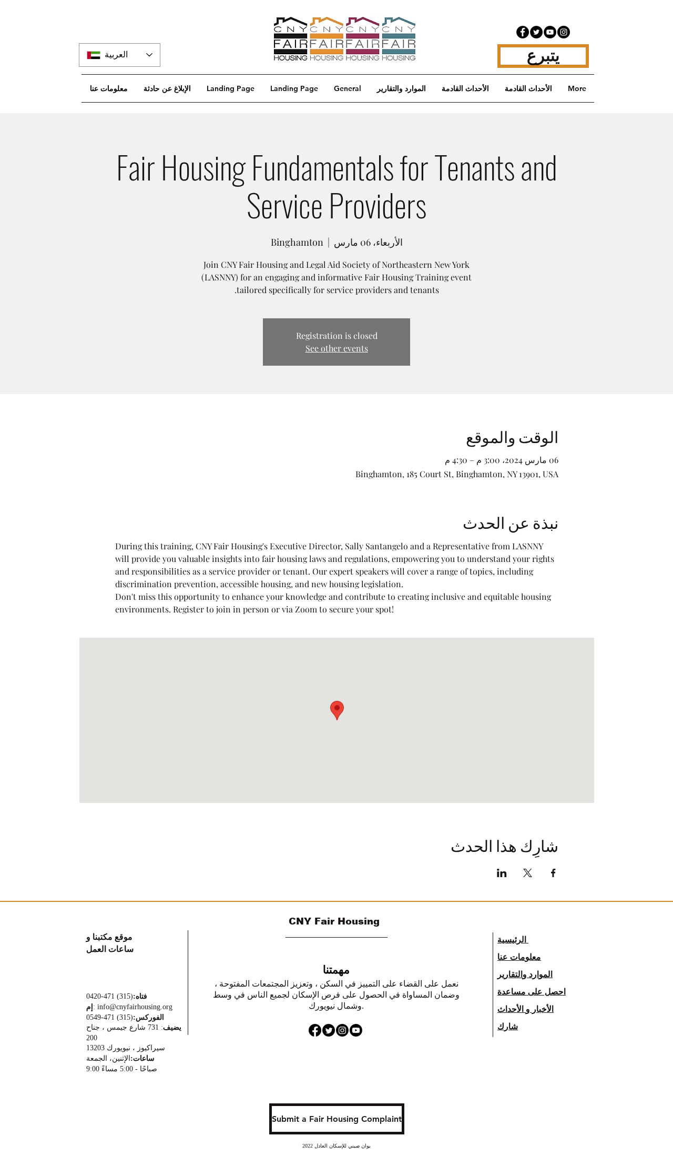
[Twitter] (536, 32)
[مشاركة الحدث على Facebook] (553, 873)
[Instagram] (563, 32)
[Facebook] (522, 32)
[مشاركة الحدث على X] (528, 873)
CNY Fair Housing (336, 921)
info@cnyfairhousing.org (134, 1007)
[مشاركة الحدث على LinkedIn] (502, 873)
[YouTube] (550, 32)
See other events (336, 348)
